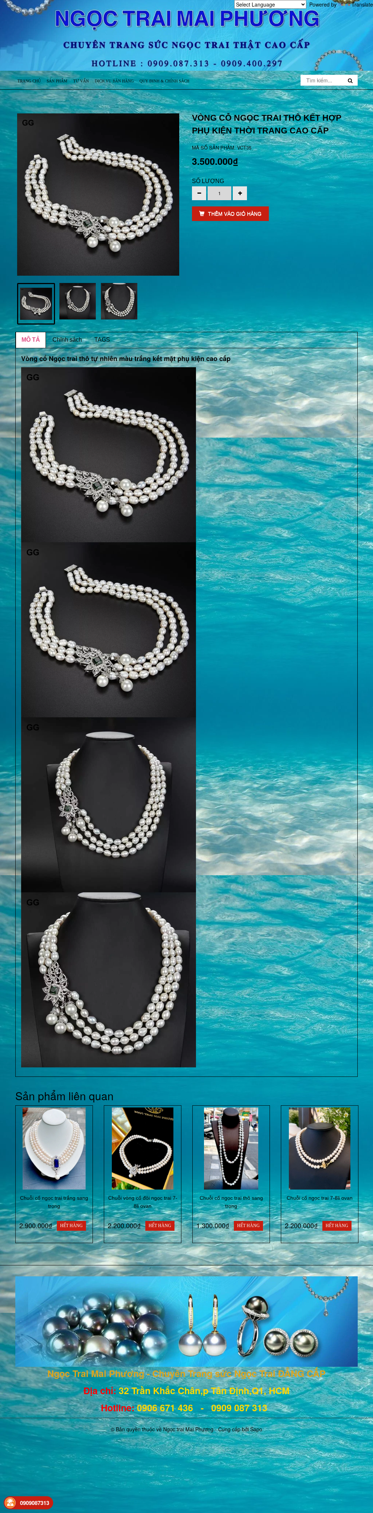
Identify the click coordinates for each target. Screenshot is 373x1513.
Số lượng (208, 181)
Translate (362, 4)
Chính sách (67, 340)
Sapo (256, 1429)
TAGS (102, 340)
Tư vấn (81, 81)
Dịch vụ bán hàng (114, 81)
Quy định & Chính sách (164, 81)
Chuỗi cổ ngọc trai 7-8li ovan (320, 1198)
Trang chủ (29, 81)
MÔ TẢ (30, 340)
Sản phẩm (57, 81)
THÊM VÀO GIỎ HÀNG (235, 214)
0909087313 (34, 1503)
